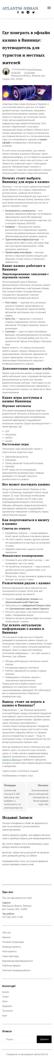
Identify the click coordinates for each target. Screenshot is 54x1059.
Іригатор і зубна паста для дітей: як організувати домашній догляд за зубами (26, 854)
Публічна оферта (11, 965)
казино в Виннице (11, 759)
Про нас (6, 932)
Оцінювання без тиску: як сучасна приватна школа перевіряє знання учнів (25, 863)
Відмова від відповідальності (17, 960)
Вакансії (6, 937)
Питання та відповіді (13, 942)
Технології (7, 1010)
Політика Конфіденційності (16, 970)
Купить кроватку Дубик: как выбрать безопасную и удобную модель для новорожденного (26, 837)
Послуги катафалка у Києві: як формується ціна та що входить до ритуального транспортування (24, 826)
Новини (23, 775)
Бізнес (5, 992)
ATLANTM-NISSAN (20, 8)
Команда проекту (11, 946)
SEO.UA (44, 1054)
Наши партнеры (10, 956)
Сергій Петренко (34, 69)
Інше (30, 775)
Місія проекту (9, 951)
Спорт (5, 996)
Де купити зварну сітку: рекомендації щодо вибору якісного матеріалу (25, 845)
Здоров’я (7, 1006)
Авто (5, 1001)
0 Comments (29, 72)
